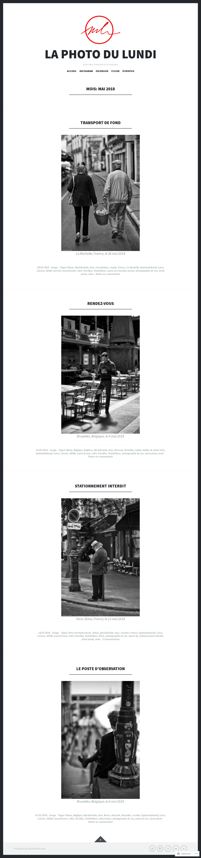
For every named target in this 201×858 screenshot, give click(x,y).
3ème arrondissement (79, 632)
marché (57, 270)
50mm (70, 267)
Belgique (78, 450)
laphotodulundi (148, 267)
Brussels (118, 450)
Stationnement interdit (100, 486)
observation (105, 818)
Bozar (107, 815)
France (121, 267)
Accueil (71, 71)
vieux (91, 274)
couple (113, 267)
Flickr (115, 71)
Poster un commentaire (108, 274)
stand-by (133, 636)
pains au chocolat (116, 270)
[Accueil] (152, 848)
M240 (49, 270)
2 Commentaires (111, 639)
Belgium (88, 450)
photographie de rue (146, 270)
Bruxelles (129, 450)
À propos (128, 71)
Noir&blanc (99, 270)
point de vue (141, 818)
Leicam (40, 270)
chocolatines (102, 267)
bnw (92, 267)
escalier (136, 815)
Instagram (86, 71)
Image (54, 267)
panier (131, 270)
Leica (160, 267)
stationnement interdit (151, 636)
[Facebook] (168, 848)
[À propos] (184, 848)
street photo (151, 453)
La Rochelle (133, 267)
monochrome (69, 270)
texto (161, 453)
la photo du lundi (101, 54)
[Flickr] (176, 848)
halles (138, 450)
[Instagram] (160, 848)
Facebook (102, 71)
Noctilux (87, 270)
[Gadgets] (100, 839)
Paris (101, 636)
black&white (81, 267)
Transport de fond (100, 122)
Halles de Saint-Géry (154, 450)
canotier (124, 632)
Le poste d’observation (100, 668)
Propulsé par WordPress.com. (30, 848)
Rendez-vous (100, 303)
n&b (79, 270)
